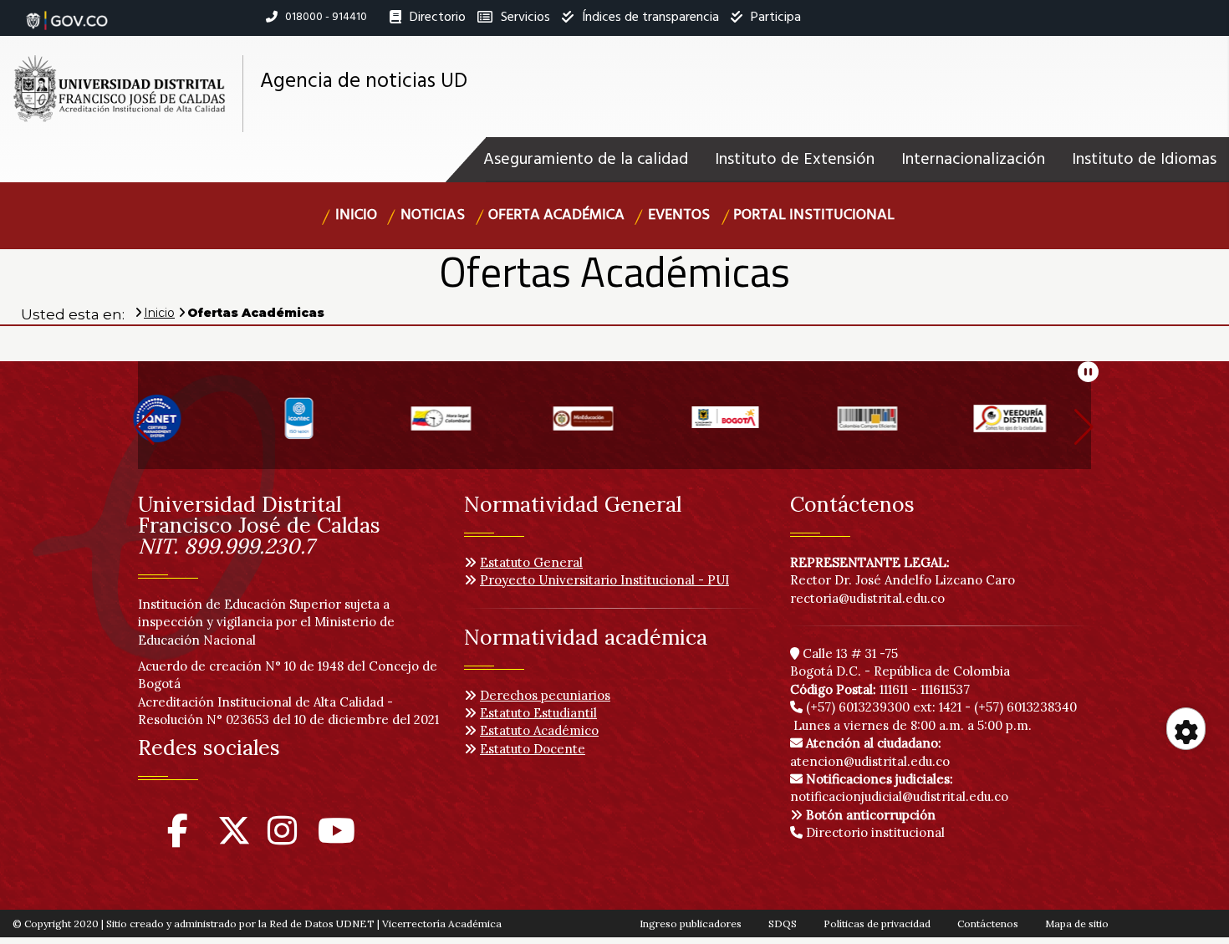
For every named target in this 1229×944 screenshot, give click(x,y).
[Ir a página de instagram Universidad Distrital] (282, 838)
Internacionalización (973, 159)
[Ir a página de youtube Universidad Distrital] (336, 838)
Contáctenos (987, 923)
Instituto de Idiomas (1144, 159)
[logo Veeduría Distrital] (899, 425)
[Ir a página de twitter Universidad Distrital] (234, 838)
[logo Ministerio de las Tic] (1041, 425)
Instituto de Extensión (795, 159)
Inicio (356, 215)
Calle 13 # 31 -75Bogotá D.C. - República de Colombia (900, 662)
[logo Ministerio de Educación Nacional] (472, 425)
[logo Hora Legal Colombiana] (330, 425)
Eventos (679, 215)
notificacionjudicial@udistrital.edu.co (899, 787)
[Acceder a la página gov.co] (67, 11)
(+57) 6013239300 (858, 707)
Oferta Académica (556, 215)
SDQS (782, 923)
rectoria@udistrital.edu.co (867, 598)
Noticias (432, 215)
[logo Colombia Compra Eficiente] (756, 425)
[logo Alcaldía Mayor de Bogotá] (614, 425)
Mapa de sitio (1077, 923)
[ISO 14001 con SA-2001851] (188, 425)
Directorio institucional (874, 832)
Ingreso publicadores (691, 923)
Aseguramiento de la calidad (585, 159)
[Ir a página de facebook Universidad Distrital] (177, 838)
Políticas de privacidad (877, 923)
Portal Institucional (814, 215)
